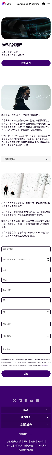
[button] (6, 4)
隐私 (33, 441)
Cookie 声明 (41, 445)
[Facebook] (26, 401)
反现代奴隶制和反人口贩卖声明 (18, 445)
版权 (26, 441)
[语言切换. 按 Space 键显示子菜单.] (43, 4)
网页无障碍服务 (26, 449)
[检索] (38, 4)
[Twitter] (14, 401)
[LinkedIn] (20, 401)
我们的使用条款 (14, 441)
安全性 (41, 441)
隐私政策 (45, 365)
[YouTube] (32, 401)
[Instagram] (38, 401)
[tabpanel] (26, 199)
